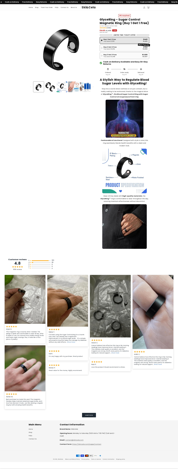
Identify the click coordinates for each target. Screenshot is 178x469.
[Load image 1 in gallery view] (38, 86)
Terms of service (96, 459)
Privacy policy (85, 459)
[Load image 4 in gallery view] (73, 86)
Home (31, 429)
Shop (30, 432)
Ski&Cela (60, 459)
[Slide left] (31, 87)
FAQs (30, 436)
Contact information (108, 459)
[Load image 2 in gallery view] (50, 86)
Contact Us (33, 439)
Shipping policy (120, 459)
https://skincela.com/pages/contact (86, 444)
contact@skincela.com (74, 440)
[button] (148, 7)
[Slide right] (93, 87)
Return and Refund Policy (72, 459)
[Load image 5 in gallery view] (85, 86)
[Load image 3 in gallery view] (62, 86)
